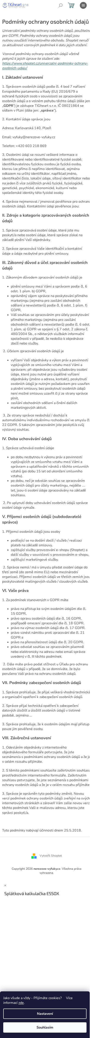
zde (21, 1002)
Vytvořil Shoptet (51, 856)
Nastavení (45, 1013)
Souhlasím (45, 1027)
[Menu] (83, 5)
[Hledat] (60, 5)
